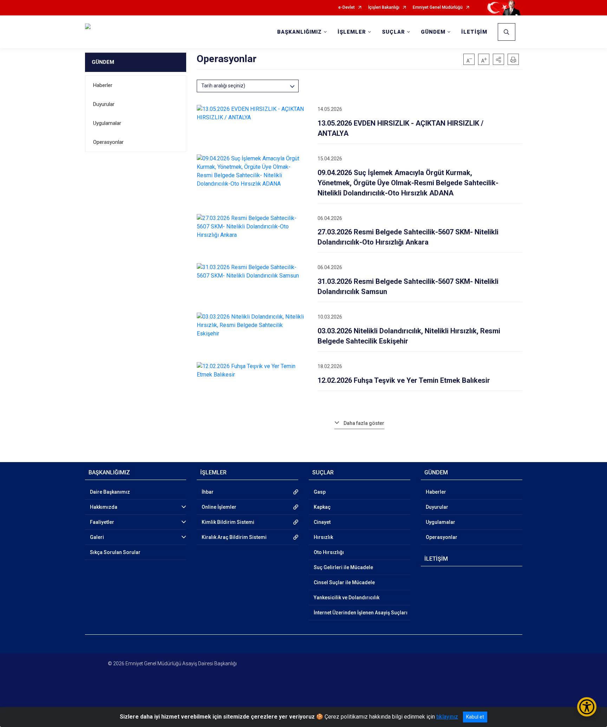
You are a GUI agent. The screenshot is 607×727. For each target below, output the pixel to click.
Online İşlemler (219, 507)
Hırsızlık (323, 537)
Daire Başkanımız (110, 492)
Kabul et (475, 717)
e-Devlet (346, 7)
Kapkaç (322, 507)
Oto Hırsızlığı (329, 552)
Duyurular (104, 104)
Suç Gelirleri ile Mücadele (343, 567)
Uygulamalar (107, 123)
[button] (498, 59)
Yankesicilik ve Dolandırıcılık (346, 597)
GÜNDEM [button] (433, 32)
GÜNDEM (103, 62)
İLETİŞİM (474, 32)
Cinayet (322, 522)
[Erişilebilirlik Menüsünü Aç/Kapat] (586, 706)
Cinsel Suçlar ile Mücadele (344, 582)
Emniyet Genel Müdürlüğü (438, 7)
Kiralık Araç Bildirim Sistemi (234, 537)
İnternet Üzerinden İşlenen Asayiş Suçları (360, 612)
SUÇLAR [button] (393, 32)
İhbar (208, 492)
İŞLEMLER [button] (352, 32)
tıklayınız (447, 716)
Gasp (320, 492)
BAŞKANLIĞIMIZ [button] (299, 32)
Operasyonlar (108, 142)
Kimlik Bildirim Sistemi (228, 522)
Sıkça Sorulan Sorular (115, 552)
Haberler (102, 85)
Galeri (97, 537)
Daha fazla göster (364, 423)
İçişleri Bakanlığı (383, 7)
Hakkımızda (103, 507)
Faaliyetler (102, 522)
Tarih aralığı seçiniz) (223, 85)
